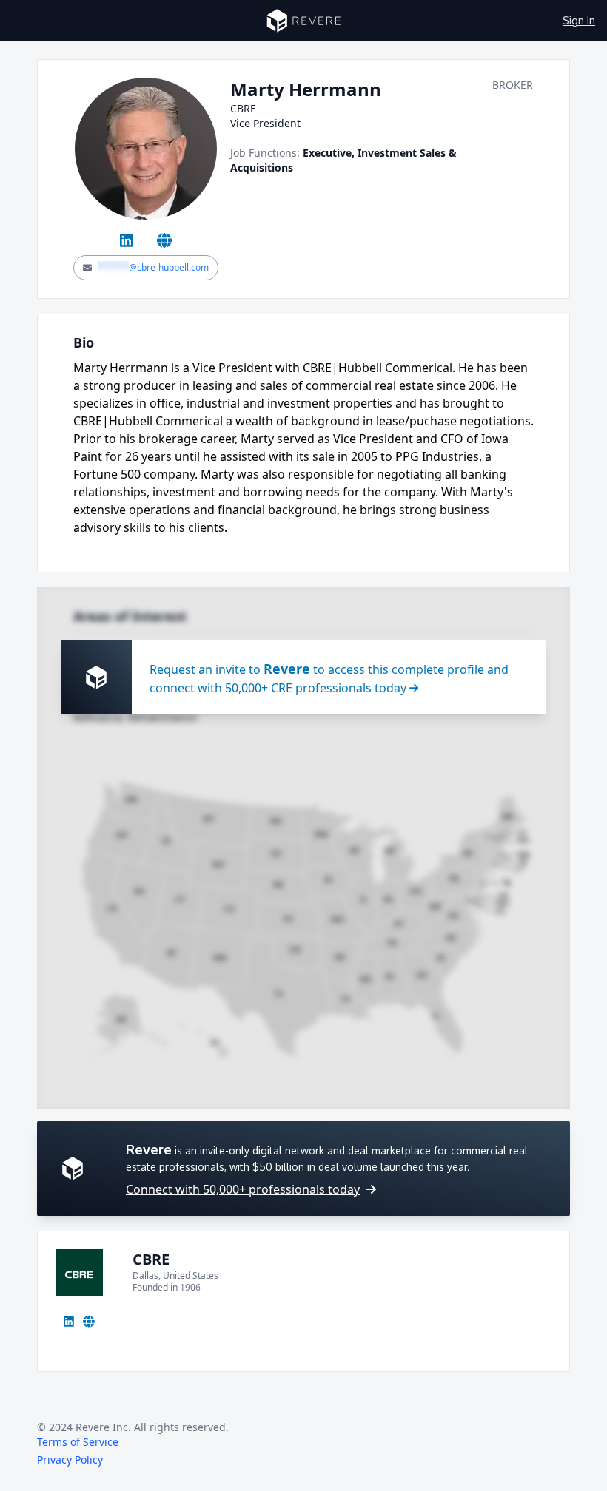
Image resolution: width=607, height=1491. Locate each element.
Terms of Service (77, 1442)
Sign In (579, 20)
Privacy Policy (70, 1460)
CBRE (151, 1259)
